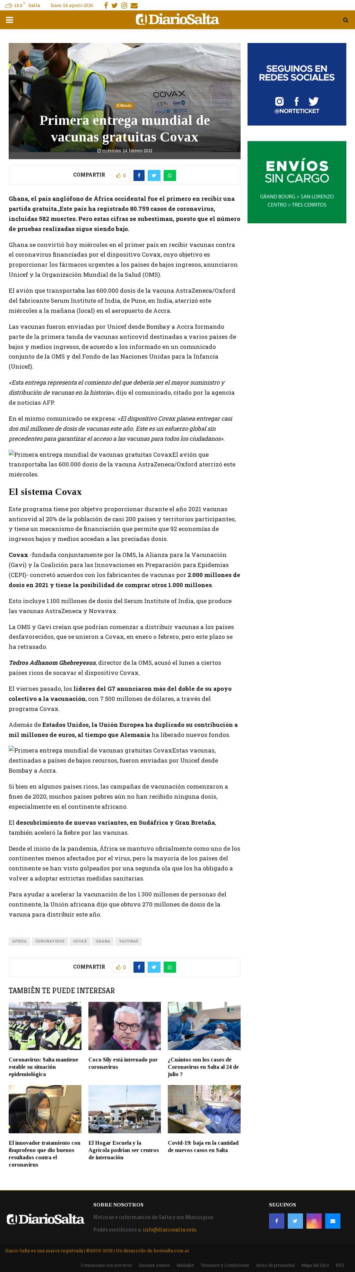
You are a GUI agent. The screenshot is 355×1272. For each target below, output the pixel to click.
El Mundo (124, 105)
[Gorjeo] (295, 1221)
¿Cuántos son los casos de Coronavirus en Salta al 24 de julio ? (203, 1067)
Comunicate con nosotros (106, 1265)
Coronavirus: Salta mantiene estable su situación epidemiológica (43, 1067)
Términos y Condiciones (224, 1265)
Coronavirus (49, 941)
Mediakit (185, 1265)
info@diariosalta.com (170, 1229)
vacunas (128, 941)
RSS (340, 1265)
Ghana (103, 941)
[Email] (332, 1221)
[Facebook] (276, 1221)
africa (19, 941)
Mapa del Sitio (315, 1265)
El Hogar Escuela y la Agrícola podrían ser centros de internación (123, 1150)
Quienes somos (154, 1265)
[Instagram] (314, 1221)
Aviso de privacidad (275, 1265)
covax (80, 941)
